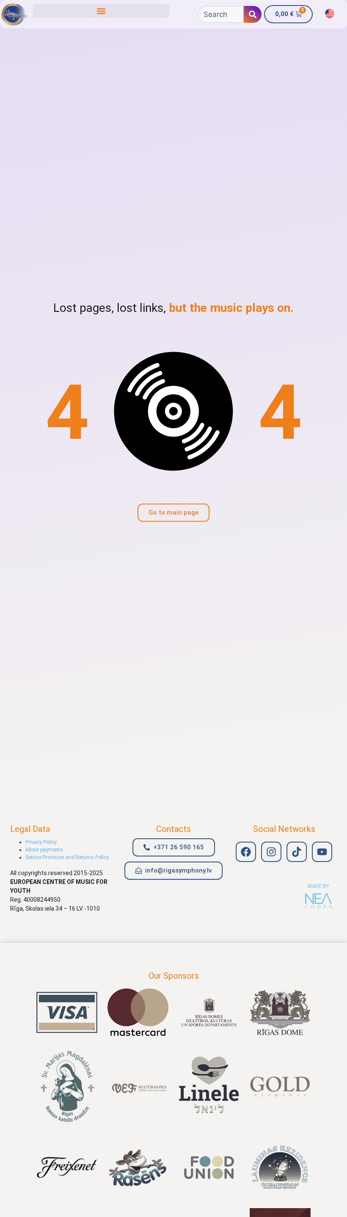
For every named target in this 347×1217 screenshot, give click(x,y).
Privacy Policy (41, 842)
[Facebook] (246, 852)
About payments (44, 850)
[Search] (253, 14)
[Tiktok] (296, 852)
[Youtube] (322, 852)
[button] (101, 11)
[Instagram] (271, 852)
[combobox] (221, 14)
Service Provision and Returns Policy (67, 857)
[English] (329, 13)
